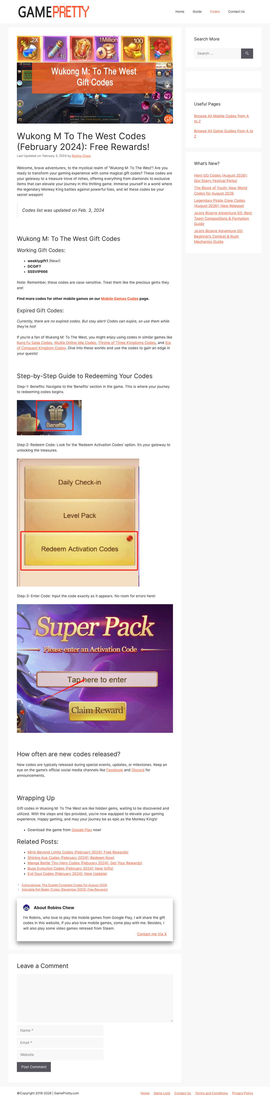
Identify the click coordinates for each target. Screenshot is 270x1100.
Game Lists (162, 1093)
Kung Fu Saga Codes (34, 343)
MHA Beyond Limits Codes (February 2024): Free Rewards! (78, 852)
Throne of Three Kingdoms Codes (127, 343)
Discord (138, 770)
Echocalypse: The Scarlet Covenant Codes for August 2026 (64, 885)
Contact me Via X (152, 934)
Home (180, 11)
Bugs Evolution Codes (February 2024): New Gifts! (70, 868)
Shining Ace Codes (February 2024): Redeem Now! (71, 858)
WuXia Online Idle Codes (75, 343)
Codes (215, 11)
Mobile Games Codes (120, 299)
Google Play (82, 830)
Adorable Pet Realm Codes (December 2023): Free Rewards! (65, 889)
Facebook (114, 770)
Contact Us (236, 11)
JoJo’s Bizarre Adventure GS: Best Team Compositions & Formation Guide (223, 218)
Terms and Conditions (211, 1093)
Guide (197, 11)
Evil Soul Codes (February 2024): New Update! (67, 874)
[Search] (247, 54)
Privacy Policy (242, 1093)
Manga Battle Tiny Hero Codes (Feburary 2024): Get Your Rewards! (85, 863)
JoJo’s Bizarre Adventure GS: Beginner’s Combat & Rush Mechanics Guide (218, 236)
